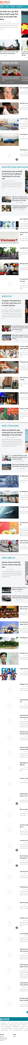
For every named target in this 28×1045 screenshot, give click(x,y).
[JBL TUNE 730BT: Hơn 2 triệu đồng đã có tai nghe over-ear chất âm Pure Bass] (6, 458)
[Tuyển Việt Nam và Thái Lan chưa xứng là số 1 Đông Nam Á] (9, 674)
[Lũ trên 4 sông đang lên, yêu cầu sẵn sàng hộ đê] (9, 783)
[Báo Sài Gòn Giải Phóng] (23, 82)
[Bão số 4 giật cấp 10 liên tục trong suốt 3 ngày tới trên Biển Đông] (9, 815)
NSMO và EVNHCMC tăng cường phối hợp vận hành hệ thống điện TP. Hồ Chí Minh (12, 432)
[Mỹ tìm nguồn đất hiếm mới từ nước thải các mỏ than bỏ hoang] (6, 467)
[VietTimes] (21, 545)
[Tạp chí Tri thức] (1, 21)
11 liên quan (11, 82)
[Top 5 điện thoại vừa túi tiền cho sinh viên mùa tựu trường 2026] (9, 224)
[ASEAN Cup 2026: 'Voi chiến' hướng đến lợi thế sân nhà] (9, 689)
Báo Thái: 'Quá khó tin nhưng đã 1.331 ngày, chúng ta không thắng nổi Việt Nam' (11, 79)
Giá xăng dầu (3, 1023)
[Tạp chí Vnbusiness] (21, 719)
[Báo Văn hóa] (21, 842)
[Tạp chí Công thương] (4, 437)
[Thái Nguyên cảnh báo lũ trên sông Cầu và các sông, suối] (9, 643)
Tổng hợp (14, 1036)
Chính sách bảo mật (3, 1039)
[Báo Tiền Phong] (3, 82)
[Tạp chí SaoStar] (21, 671)
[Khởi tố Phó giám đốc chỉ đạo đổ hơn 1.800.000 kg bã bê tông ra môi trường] (9, 383)
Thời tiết (16, 1028)
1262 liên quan (22, 468)
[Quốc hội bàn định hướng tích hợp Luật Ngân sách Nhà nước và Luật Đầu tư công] (9, 612)
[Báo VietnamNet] (13, 331)
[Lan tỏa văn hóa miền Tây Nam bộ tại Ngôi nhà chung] (9, 846)
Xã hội (8, 1023)
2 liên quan (20, 331)
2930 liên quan (8, 21)
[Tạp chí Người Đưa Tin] (21, 953)
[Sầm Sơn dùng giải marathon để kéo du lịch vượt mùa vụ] (9, 908)
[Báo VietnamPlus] (22, 236)
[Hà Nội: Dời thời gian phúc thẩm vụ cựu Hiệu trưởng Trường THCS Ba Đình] (9, 238)
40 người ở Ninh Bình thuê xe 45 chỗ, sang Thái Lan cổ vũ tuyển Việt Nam (11, 303)
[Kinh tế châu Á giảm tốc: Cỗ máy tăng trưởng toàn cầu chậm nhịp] (9, 124)
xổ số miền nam (8, 1026)
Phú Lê (2, 1026)
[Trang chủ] (5, 2)
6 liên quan (21, 202)
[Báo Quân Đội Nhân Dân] (22, 493)
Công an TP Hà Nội (14, 1023)
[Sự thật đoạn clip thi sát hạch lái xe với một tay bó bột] (9, 481)
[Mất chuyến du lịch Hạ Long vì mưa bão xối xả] (9, 155)
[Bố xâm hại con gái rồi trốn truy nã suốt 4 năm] (9, 658)
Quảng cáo (2, 1040)
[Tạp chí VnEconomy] (13, 202)
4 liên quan (22, 461)
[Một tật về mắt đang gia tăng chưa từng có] (9, 108)
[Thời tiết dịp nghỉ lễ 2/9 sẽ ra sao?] (9, 892)
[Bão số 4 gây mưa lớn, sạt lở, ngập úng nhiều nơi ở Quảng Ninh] (10, 44)
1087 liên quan (21, 209)
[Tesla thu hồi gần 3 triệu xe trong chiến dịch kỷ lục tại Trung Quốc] (6, 598)
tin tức (10, 1030)
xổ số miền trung (4, 1024)
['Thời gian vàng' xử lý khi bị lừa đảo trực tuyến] (9, 367)
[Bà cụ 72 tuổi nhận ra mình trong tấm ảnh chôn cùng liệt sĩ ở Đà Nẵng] (9, 93)
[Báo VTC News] (2, 55)
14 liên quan (12, 181)
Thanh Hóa (23, 1026)
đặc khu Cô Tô (22, 1028)
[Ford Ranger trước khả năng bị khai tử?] (9, 139)
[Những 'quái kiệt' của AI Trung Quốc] (9, 269)
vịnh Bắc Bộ (24, 1024)
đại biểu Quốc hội (4, 1030)
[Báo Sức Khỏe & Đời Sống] (21, 381)
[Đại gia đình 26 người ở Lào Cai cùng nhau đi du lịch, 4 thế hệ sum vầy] (6, 337)
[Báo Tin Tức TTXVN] (21, 250)
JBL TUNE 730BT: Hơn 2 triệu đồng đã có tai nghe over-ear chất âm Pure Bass (20, 457)
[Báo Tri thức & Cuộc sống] (22, 798)
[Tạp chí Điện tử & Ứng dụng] (21, 221)
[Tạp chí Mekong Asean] (13, 591)
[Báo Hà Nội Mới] (21, 121)
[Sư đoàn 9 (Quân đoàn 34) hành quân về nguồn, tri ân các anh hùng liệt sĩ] (9, 830)
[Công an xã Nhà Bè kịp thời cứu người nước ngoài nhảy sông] (9, 414)
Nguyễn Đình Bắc (16, 1026)
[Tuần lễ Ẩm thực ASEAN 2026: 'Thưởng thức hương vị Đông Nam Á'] (9, 398)
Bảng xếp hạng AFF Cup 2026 (14, 1024)
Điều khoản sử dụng (3, 1037)
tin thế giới (25, 1030)
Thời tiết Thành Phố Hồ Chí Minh (7, 1028)
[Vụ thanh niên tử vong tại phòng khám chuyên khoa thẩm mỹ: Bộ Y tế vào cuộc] (9, 284)
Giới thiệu (2, 1036)
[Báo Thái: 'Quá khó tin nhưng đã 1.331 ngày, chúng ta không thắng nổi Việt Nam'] (11, 71)
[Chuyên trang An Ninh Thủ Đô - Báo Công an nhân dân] (21, 350)
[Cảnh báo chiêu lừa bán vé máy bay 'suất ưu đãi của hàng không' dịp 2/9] (9, 705)
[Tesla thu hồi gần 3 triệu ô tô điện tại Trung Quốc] (6, 590)
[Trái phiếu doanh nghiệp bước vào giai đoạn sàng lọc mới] (6, 208)
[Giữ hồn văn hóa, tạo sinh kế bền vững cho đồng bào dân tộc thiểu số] (9, 923)
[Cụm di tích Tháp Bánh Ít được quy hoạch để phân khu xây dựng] (9, 877)
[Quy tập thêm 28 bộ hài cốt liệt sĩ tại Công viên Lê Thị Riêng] (9, 253)
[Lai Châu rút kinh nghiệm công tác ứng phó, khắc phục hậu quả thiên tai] (9, 528)
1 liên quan (11, 569)
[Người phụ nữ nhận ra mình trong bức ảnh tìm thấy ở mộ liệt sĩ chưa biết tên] (9, 768)
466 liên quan (12, 437)
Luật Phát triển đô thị (17, 1030)
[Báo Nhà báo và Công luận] (4, 569)
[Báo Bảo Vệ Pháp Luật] (21, 283)
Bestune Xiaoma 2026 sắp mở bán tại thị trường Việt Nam (11, 565)
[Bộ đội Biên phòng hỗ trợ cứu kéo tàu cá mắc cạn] (9, 497)
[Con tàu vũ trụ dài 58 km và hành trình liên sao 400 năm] (9, 512)
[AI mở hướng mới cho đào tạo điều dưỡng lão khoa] (9, 939)
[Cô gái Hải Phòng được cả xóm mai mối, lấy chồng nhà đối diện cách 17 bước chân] (6, 328)
